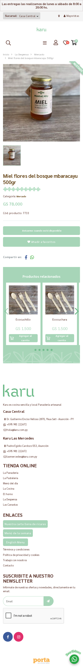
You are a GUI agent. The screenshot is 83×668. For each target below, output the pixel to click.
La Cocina (8, 488)
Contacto (8, 565)
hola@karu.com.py (17, 429)
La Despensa (22, 54)
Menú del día (10, 483)
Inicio (6, 54)
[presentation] (6, 310)
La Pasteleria (10, 478)
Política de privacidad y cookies (21, 554)
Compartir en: (12, 256)
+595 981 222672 (17, 424)
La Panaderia (10, 472)
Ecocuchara (59, 319)
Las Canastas (10, 504)
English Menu (15, 542)
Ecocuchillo (23, 319)
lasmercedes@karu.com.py (22, 456)
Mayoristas (72, 15)
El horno (8, 494)
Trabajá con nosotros (15, 560)
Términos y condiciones (16, 549)
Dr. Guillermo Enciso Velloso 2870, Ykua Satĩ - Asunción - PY (40, 419)
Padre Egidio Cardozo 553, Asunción (28, 445)
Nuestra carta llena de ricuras (25, 524)
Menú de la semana (18, 533)
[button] (31, 350)
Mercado (39, 54)
